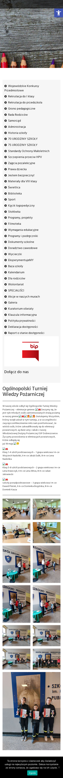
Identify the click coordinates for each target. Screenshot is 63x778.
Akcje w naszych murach (24, 296)
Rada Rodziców (18, 114)
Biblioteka (15, 193)
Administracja (17, 126)
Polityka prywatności (21, 320)
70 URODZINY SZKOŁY (23, 139)
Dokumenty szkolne (21, 242)
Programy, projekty (20, 217)
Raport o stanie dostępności (26, 333)
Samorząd (14, 120)
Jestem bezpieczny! (21, 175)
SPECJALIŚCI (16, 290)
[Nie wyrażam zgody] (58, 767)
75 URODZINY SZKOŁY (22, 145)
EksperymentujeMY (21, 260)
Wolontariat (16, 284)
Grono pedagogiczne (21, 108)
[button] (58, 12)
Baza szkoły (15, 266)
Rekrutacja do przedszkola (25, 102)
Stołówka (14, 211)
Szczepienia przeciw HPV (25, 157)
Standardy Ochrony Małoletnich (28, 151)
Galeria (12, 302)
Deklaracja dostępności (23, 327)
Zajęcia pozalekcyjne (21, 163)
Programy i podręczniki (23, 236)
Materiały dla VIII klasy (22, 181)
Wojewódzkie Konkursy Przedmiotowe (21, 88)
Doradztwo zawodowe (22, 248)
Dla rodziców (16, 278)
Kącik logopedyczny (21, 205)
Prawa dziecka (17, 169)
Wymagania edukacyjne (23, 230)
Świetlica (14, 187)
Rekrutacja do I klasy (21, 96)
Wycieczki (15, 254)
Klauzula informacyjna (22, 314)
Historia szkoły (17, 133)
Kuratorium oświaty (20, 308)
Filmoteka (14, 223)
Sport (11, 199)
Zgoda (32, 773)
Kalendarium (16, 272)
